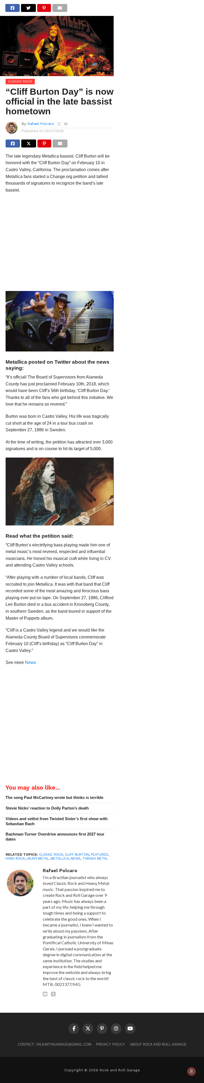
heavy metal (38, 858)
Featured (99, 854)
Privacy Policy (110, 1044)
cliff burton (77, 854)
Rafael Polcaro (40, 123)
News (30, 662)
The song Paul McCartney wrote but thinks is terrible (54, 797)
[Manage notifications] (191, 1071)
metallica (60, 858)
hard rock (15, 858)
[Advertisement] (60, 244)
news (75, 858)
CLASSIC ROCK (51, 854)
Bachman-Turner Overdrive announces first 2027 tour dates (55, 836)
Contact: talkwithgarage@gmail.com (54, 1044)
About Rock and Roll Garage (158, 1044)
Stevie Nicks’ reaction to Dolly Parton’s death (47, 808)
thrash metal (95, 858)
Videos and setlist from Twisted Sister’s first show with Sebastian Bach (57, 821)
